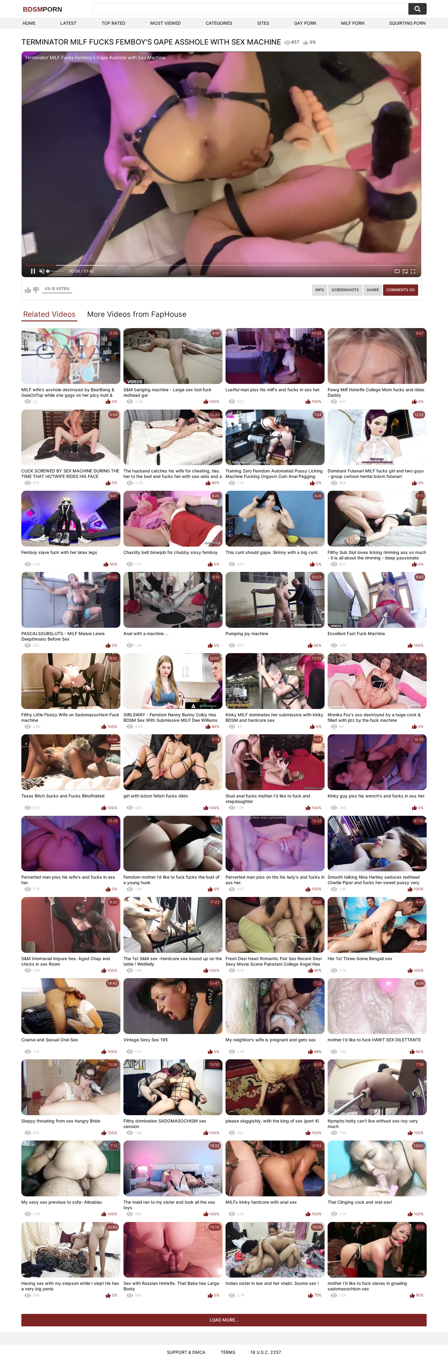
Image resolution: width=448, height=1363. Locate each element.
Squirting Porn (407, 23)
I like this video (28, 290)
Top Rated (113, 23)
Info (319, 289)
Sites (263, 23)
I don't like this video (36, 290)
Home (29, 23)
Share (373, 289)
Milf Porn (352, 23)
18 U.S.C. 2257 (266, 1352)
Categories (219, 23)
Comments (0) (400, 289)
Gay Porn (305, 23)
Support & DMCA (186, 1352)
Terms (228, 1352)
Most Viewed (165, 23)
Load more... (224, 1319)
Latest (68, 23)
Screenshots (345, 289)
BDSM (42, 9)
